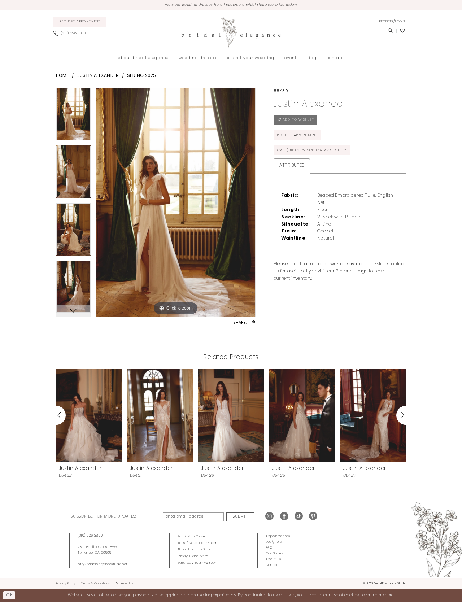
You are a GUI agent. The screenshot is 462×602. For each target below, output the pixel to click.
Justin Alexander (98, 76)
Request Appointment (297, 135)
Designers (274, 542)
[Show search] (390, 31)
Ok (9, 595)
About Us (273, 559)
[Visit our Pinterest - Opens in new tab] (313, 517)
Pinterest (345, 271)
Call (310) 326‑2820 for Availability (311, 150)
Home (62, 76)
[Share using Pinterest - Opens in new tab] (254, 323)
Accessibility (124, 583)
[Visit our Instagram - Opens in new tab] (269, 517)
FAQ (269, 547)
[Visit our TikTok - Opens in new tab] (298, 517)
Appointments (278, 536)
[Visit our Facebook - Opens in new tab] (284, 517)
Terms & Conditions (95, 583)
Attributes (291, 165)
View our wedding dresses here (194, 4)
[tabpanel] (73, 116)
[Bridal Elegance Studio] (231, 32)
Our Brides (274, 553)
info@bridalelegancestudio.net (103, 564)
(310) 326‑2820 (90, 535)
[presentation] (89, 415)
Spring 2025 (141, 76)
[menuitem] (79, 22)
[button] (392, 21)
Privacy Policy (65, 583)
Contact (273, 565)
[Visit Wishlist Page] (402, 31)
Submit (240, 516)
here (389, 595)
